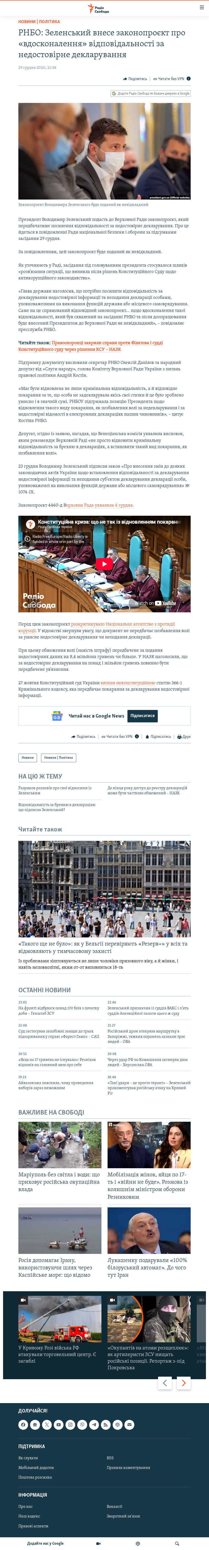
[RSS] (106, 1425)
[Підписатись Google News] (35, 1425)
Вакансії (114, 1507)
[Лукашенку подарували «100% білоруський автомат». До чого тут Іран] (149, 1230)
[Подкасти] (138, 1543)
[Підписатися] (129, 1425)
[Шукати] (177, 1543)
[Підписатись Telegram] (94, 1425)
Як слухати (28, 1458)
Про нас (25, 1507)
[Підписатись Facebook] (23, 1425)
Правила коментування (128, 1468)
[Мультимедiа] (98, 1543)
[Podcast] (117, 1425)
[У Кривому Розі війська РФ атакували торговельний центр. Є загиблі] (59, 1319)
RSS (110, 1458)
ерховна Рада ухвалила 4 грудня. (100, 505)
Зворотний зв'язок (123, 1516)
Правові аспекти (33, 1526)
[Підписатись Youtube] (58, 1425)
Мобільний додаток (36, 1468)
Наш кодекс (29, 1516)
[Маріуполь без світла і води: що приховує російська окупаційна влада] (59, 1145)
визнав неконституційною (128, 683)
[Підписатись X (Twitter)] (47, 1425)
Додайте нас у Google (45, 1544)
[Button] (135, 79)
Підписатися (142, 716)
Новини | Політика (39, 22)
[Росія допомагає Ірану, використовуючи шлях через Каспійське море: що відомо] (59, 1230)
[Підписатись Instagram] (70, 1425)
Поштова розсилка (35, 1478)
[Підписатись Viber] (82, 1425)
